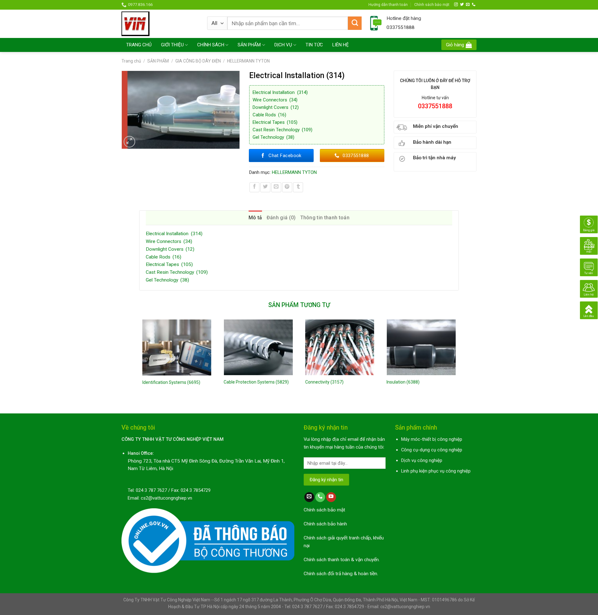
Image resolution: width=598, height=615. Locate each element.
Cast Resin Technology (282, 130)
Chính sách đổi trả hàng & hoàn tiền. (341, 573)
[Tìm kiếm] (355, 23)
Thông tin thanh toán (324, 218)
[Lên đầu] (589, 310)
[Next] (458, 361)
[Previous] (139, 361)
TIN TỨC (314, 45)
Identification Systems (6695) (171, 382)
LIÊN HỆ (340, 45)
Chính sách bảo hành (325, 524)
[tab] (255, 218)
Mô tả (255, 218)
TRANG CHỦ (139, 45)
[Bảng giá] (589, 224)
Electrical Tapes (275, 122)
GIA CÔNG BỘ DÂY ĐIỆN (198, 60)
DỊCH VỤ (283, 45)
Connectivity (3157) (324, 382)
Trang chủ (131, 60)
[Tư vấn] (589, 267)
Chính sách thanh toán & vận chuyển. (342, 559)
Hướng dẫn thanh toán (388, 4)
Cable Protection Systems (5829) (256, 382)
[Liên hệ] (589, 288)
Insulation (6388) (403, 382)
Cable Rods (269, 115)
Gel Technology (273, 137)
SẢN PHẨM (249, 45)
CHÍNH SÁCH (210, 45)
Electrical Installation (280, 92)
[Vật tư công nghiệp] (159, 24)
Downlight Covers (276, 107)
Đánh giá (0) (281, 218)
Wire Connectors (275, 100)
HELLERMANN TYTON (248, 60)
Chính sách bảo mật (431, 4)
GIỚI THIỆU (172, 45)
